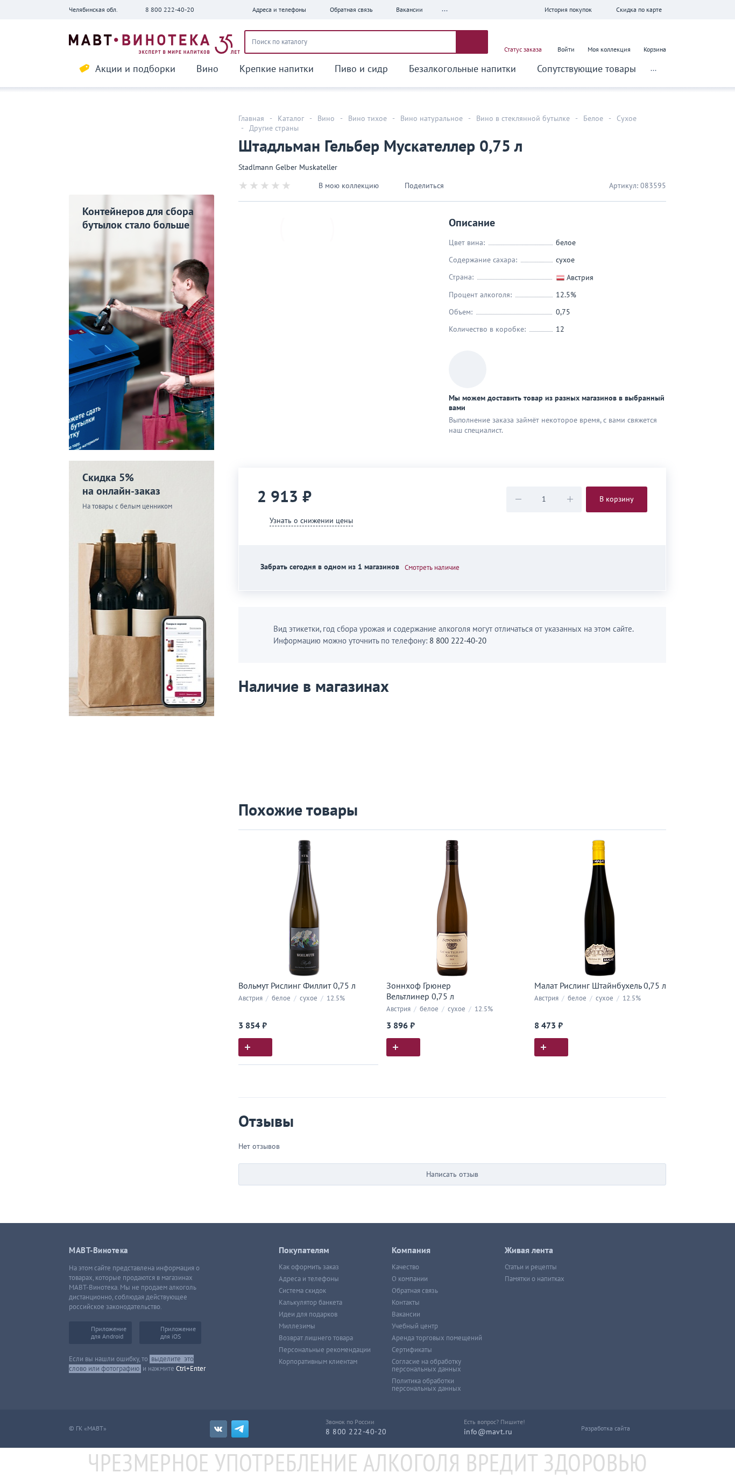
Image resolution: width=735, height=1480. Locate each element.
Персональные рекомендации (325, 1350)
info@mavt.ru (488, 1431)
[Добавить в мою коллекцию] (364, 842)
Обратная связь (415, 1290)
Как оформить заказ (309, 1267)
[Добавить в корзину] (255, 1047)
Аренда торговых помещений (437, 1338)
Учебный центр (415, 1326)
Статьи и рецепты (531, 1267)
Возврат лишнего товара (316, 1338)
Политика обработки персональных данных (426, 1385)
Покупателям (304, 1250)
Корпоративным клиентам (318, 1361)
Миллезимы (297, 1326)
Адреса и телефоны (309, 1279)
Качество (405, 1267)
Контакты (406, 1302)
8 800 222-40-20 (169, 9)
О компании (410, 1279)
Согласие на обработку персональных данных (426, 1365)
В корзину (616, 499)
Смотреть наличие (432, 567)
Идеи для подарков (308, 1314)
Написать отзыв (452, 1174)
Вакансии (406, 1314)
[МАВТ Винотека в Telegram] (240, 1429)
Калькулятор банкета (310, 1302)
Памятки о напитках (534, 1279)
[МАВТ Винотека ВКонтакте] (218, 1429)
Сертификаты (412, 1350)
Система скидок (302, 1290)
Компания (411, 1250)
